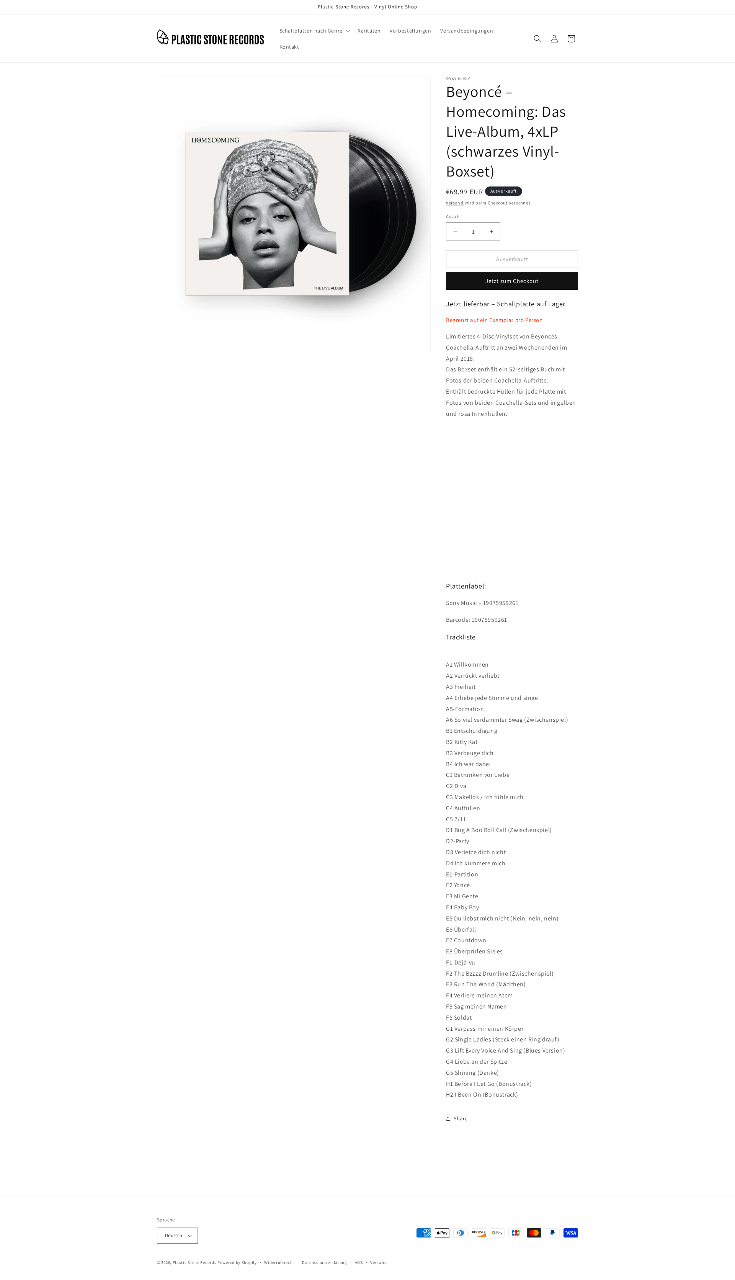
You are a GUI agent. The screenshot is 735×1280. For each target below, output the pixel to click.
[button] (314, 31)
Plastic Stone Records (195, 1262)
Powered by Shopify (237, 1262)
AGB (359, 1262)
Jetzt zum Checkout (512, 280)
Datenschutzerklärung (324, 1262)
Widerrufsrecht (279, 1262)
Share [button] (461, 1118)
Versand (455, 203)
